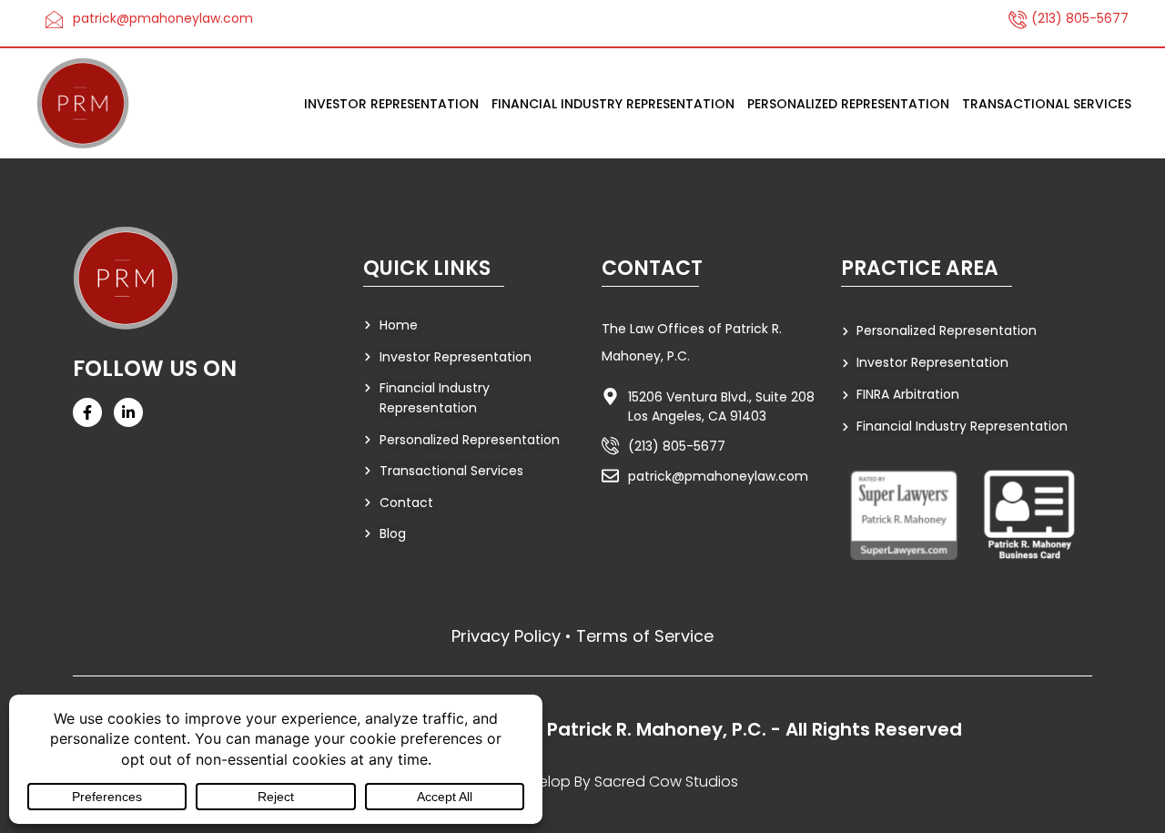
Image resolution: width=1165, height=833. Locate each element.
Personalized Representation (848, 104)
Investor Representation (391, 104)
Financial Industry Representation (612, 104)
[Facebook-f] (87, 412)
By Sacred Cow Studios (656, 781)
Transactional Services (1046, 104)
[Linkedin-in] (128, 412)
